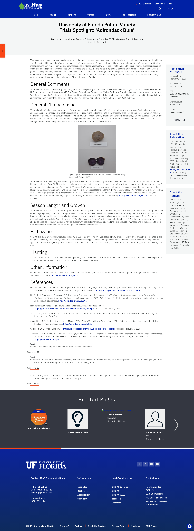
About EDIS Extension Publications (156, 503)
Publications (154, 15)
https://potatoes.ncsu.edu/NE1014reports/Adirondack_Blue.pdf (64, 308)
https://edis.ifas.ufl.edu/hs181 (77, 324)
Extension (116, 502)
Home (35, 15)
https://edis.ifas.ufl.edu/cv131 (133, 195)
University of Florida (163, 4)
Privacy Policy (118, 526)
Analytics (135, 526)
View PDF (180, 120)
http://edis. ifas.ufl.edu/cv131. (65, 275)
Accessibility (83, 494)
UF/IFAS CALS (118, 494)
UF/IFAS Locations (120, 486)
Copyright (82, 498)
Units (109, 15)
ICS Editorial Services (156, 497)
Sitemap (64, 526)
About (53, 15)
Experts (71, 15)
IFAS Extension (145, 4)
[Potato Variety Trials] (77, 419)
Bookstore (82, 490)
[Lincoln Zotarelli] (116, 410)
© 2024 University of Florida (40, 526)
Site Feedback (38, 498)
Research (116, 498)
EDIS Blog (82, 486)
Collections (129, 15)
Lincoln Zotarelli (176, 112)
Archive (78, 526)
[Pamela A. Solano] (155, 419)
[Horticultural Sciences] (39, 417)
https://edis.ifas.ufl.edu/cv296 (72, 300)
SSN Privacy (152, 526)
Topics (90, 15)
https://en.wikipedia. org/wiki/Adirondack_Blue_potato (89, 328)
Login (170, 9)
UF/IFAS (115, 490)
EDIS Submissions (154, 493)
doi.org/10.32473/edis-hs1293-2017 (180, 95)
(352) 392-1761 (39, 501)
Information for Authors (153, 488)
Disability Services (97, 526)
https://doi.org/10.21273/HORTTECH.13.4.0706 (118, 290)
